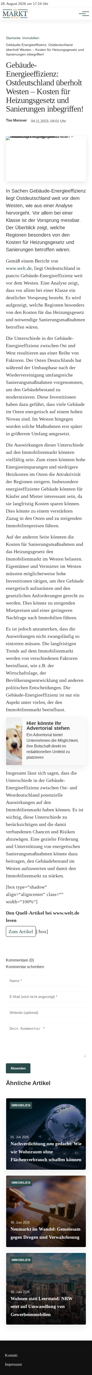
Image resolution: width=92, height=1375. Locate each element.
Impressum (13, 1364)
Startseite (13, 38)
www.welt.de (19, 268)
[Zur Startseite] (15, 17)
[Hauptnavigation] (82, 13)
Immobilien (30, 38)
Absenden (18, 1068)
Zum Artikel (21, 931)
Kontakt (11, 1355)
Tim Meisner (16, 120)
